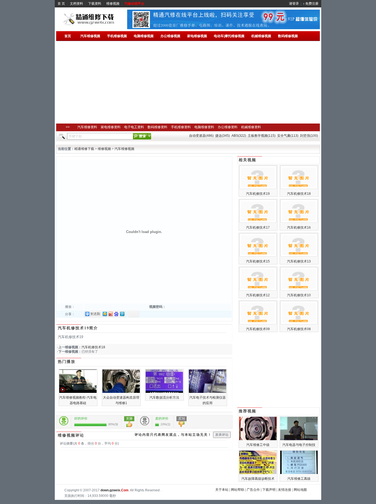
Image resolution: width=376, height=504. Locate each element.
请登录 (294, 4)
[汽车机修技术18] (299, 188)
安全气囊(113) (287, 136)
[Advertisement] (188, 82)
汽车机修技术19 (258, 194)
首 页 (61, 4)
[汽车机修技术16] (299, 222)
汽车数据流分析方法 (164, 397)
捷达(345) (222, 136)
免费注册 (311, 4)
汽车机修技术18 (93, 347)
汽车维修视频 (124, 149)
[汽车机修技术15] (258, 256)
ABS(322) (238, 136)
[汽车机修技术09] (258, 323)
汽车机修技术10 (299, 295)
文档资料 (76, 4)
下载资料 (94, 4)
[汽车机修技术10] (299, 290)
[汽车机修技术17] (258, 222)
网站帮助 (237, 490)
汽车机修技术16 (299, 227)
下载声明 (269, 490)
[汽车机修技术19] (258, 188)
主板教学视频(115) (262, 136)
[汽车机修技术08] (299, 323)
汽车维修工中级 (257, 445)
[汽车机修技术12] (258, 290)
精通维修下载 (84, 149)
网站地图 (300, 490)
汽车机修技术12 (258, 295)
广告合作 (253, 490)
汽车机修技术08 (299, 329)
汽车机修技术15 (258, 261)
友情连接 (284, 490)
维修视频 (112, 4)
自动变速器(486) (201, 136)
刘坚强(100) (309, 136)
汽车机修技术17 (258, 227)
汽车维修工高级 (298, 479)
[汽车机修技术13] (299, 256)
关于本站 (221, 490)
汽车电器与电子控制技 (298, 445)
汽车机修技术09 (258, 329)
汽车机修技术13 (299, 261)
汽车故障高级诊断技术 (257, 479)
